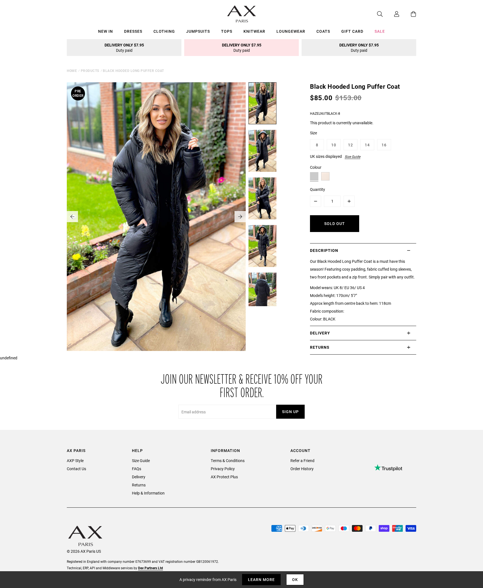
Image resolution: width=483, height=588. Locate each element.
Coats (323, 31)
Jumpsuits (198, 31)
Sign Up (290, 411)
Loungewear (290, 31)
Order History (302, 468)
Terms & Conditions (228, 460)
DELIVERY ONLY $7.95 (124, 47)
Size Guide (352, 156)
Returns (139, 485)
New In (105, 31)
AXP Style (75, 460)
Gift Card (352, 31)
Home (72, 70)
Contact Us (76, 468)
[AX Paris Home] (241, 14)
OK (295, 579)
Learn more (261, 579)
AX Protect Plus (224, 476)
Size (313, 132)
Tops (226, 31)
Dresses (133, 31)
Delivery (138, 476)
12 (350, 144)
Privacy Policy (223, 468)
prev (72, 216)
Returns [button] (320, 347)
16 (384, 144)
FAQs (136, 468)
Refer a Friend (302, 460)
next (240, 216)
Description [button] (324, 250)
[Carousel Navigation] (156, 216)
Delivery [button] (320, 333)
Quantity (317, 189)
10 (333, 144)
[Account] (391, 14)
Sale (380, 31)
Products (90, 70)
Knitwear (254, 31)
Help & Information (148, 493)
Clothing (164, 31)
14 (367, 144)
